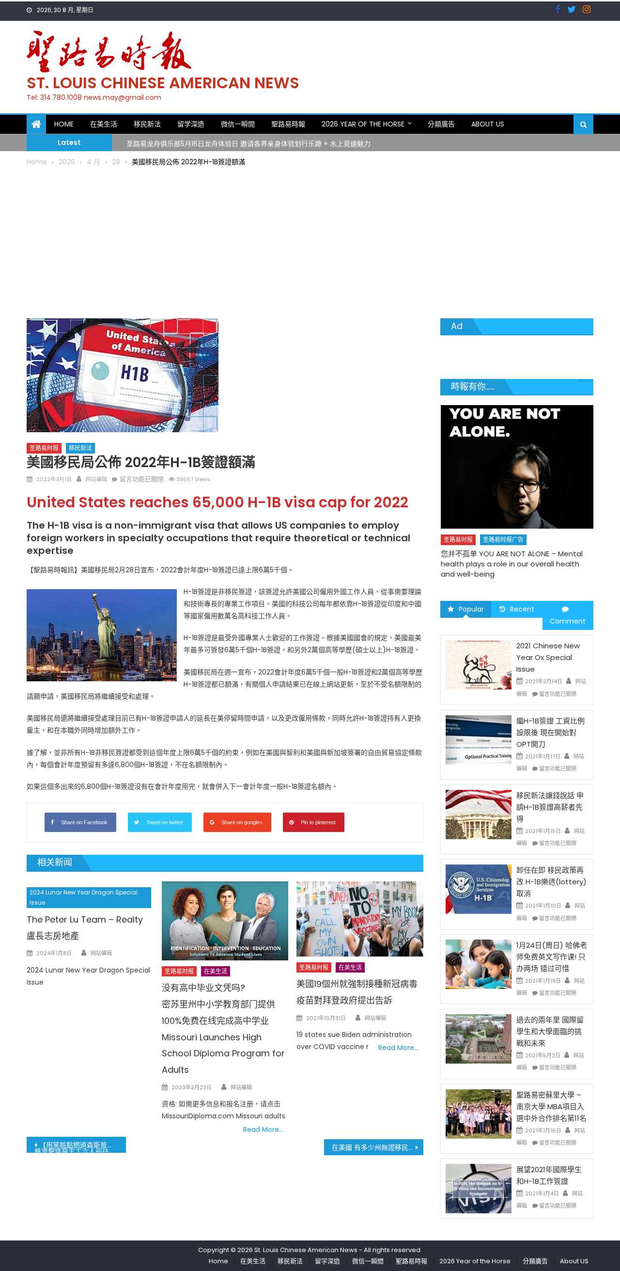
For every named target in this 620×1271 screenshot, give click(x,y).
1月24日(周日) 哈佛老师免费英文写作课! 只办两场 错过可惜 (551, 956)
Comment (568, 621)
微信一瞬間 (238, 124)
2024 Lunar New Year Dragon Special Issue (84, 897)
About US (487, 124)
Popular (471, 609)
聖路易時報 (288, 124)
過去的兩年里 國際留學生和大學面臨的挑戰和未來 (550, 1031)
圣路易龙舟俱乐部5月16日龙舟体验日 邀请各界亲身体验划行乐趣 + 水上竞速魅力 (248, 142)
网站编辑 (96, 479)
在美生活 (103, 124)
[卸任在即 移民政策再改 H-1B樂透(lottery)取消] (479, 889)
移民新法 (147, 124)
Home (64, 124)
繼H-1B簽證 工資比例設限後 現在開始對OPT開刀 (550, 732)
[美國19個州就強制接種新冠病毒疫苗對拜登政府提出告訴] (359, 919)
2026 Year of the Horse (363, 124)
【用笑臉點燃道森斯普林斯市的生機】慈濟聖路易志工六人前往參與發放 (80, 1146)
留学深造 (190, 124)
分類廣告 (441, 124)
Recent (522, 609)
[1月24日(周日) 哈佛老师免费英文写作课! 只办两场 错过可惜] (479, 964)
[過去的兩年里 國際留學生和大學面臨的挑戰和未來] (479, 1038)
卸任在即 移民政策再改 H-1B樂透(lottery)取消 (551, 881)
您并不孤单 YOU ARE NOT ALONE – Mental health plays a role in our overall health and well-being (512, 564)
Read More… (263, 1129)
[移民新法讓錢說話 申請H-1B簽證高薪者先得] (479, 814)
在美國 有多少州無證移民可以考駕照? (377, 1147)
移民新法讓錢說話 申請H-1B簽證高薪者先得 (550, 807)
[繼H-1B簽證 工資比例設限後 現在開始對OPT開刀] (479, 739)
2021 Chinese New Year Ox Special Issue (548, 657)
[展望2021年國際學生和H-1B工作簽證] (479, 1188)
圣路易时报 (44, 448)
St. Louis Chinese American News (163, 83)
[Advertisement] (310, 241)
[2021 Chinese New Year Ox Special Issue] (479, 664)
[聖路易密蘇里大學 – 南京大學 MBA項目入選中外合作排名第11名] (479, 1113)
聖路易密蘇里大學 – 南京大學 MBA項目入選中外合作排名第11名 (551, 1106)
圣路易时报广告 (503, 539)
